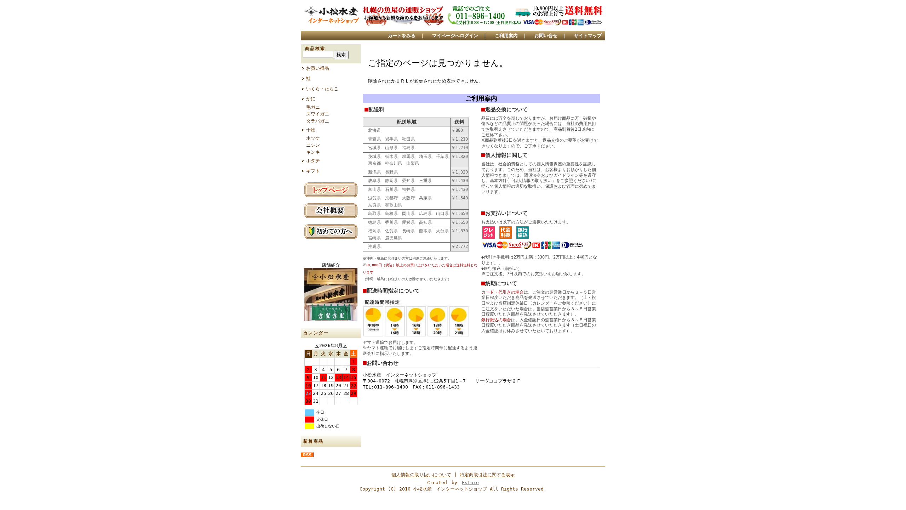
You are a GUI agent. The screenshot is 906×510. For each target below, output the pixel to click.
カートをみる (401, 35)
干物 (310, 129)
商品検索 (315, 48)
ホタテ (313, 160)
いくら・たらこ (322, 88)
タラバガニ (317, 121)
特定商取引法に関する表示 (487, 474)
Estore (470, 482)
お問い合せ (545, 35)
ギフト (313, 171)
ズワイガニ (317, 114)
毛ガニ (313, 107)
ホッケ (313, 138)
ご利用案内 (506, 35)
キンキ (313, 152)
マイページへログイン (455, 35)
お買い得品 (317, 68)
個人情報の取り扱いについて (421, 474)
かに (310, 98)
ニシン (313, 145)
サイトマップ (588, 35)
